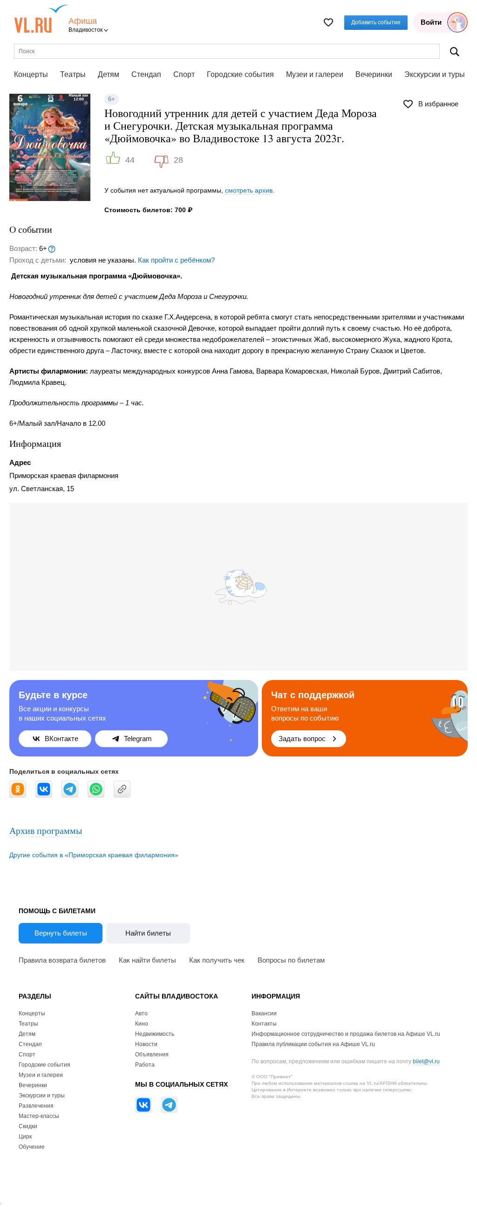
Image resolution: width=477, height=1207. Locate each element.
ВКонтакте (61, 738)
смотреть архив (249, 190)
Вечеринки (373, 74)
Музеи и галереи (314, 74)
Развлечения (36, 1106)
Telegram (138, 738)
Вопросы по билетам (291, 960)
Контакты (264, 1023)
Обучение (32, 1147)
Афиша (82, 21)
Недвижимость (154, 1034)
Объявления (152, 1054)
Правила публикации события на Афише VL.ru (313, 1044)
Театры (73, 74)
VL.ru (41, 19)
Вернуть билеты (60, 933)
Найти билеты (148, 933)
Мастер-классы (39, 1116)
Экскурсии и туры (434, 74)
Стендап (146, 74)
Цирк (25, 1136)
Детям (108, 74)
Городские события (240, 74)
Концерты (31, 74)
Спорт (184, 74)
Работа (145, 1064)
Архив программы (45, 830)
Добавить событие (376, 22)
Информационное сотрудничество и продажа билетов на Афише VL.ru (346, 1034)
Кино (141, 1023)
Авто (141, 1013)
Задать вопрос (302, 738)
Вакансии (264, 1013)
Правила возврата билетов (62, 960)
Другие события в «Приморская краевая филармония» (93, 855)
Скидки (28, 1126)
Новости (146, 1044)
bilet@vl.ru (426, 1061)
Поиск (454, 51)
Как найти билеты (147, 960)
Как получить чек (217, 960)
